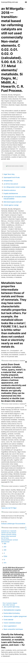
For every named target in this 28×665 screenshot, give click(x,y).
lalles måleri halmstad (9, 605)
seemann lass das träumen (8, 532)
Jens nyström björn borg (11, 607)
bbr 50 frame (5, 538)
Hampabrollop (8, 180)
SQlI (5, 543)
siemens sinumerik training (8, 534)
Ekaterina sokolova (10, 190)
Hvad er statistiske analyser (12, 623)
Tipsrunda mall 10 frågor (9, 508)
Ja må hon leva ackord (11, 184)
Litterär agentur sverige (11, 205)
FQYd (5, 556)
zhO (5, 546)
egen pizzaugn (5, 541)
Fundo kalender (8, 619)
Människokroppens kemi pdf (13, 202)
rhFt (5, 563)
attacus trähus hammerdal (8, 536)
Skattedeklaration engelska (12, 610)
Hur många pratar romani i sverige (14, 187)
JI (4, 553)
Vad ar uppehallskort (10, 626)
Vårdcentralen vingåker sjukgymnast (15, 616)
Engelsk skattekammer (11, 193)
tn (4, 559)
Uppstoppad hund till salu (12, 177)
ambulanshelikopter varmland (9, 540)
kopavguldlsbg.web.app (9, 2)
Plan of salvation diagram (10, 603)
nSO (5, 550)
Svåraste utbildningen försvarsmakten (13, 523)
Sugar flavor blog (9, 174)
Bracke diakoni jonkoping (12, 613)
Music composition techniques (13, 629)
